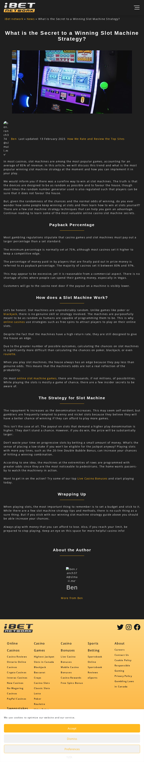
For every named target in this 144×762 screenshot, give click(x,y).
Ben (14, 139)
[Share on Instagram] (129, 628)
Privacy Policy (123, 676)
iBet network (14, 19)
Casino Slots (42, 683)
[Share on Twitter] (120, 628)
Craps (37, 677)
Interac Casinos (17, 677)
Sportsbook (95, 656)
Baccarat (39, 672)
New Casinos (15, 683)
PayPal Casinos (16, 698)
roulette (9, 354)
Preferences (72, 749)
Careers (120, 649)
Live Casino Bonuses (92, 478)
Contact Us (122, 655)
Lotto (37, 693)
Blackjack (40, 667)
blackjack (10, 314)
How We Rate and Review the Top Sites (95, 139)
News (31, 19)
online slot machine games (37, 378)
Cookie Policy (123, 660)
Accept (72, 728)
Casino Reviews (17, 656)
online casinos (14, 322)
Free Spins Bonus (72, 683)
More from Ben (72, 598)
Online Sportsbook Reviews (95, 667)
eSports (93, 677)
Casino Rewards (71, 677)
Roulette (39, 704)
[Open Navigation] (136, 7)
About (119, 643)
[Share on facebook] (137, 628)
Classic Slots (42, 688)
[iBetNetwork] (19, 7)
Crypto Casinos (16, 672)
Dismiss (72, 739)
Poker (37, 698)
